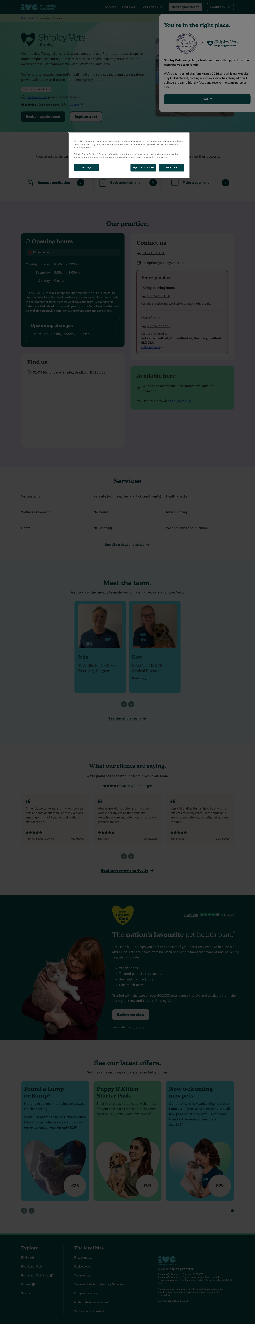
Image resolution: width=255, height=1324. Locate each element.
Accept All (171, 167)
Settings (86, 167)
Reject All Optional (143, 167)
